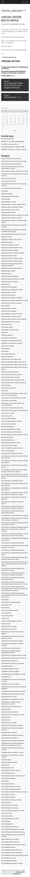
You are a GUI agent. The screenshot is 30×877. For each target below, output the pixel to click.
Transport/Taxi (5, 618)
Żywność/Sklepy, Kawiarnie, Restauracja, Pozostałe (14, 855)
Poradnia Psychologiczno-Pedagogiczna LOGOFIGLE (14, 67)
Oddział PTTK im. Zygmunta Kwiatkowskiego (13, 141)
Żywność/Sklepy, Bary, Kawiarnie (9, 826)
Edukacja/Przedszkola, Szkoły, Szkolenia (11, 261)
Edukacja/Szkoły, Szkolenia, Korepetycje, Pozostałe (14, 300)
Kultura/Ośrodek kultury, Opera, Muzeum (11, 374)
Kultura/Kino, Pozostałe (7, 346)
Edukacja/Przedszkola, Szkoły (9, 255)
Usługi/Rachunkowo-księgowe (9, 732)
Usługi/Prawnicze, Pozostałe (8, 722)
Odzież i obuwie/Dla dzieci (8, 450)
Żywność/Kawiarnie (6, 802)
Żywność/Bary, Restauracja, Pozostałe (11, 800)
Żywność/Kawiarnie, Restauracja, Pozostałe (12, 810)
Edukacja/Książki (5, 199)
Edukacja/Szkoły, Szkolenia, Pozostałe (11, 303)
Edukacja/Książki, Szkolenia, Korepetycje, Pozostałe (14, 215)
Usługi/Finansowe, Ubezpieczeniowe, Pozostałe (13, 655)
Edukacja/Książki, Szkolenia (8, 212)
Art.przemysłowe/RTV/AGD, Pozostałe (11, 188)
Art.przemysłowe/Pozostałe (8, 178)
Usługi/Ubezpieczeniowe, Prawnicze (10, 770)
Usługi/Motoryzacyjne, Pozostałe (10, 668)
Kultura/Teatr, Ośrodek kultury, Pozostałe (12, 408)
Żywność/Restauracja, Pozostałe (10, 818)
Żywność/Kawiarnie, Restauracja (9, 808)
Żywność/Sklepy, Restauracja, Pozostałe (12, 863)
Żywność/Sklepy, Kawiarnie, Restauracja (11, 852)
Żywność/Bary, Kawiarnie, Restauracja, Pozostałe (14, 792)
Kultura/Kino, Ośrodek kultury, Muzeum (11, 340)
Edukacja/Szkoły (5, 284)
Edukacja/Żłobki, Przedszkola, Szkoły (11, 316)
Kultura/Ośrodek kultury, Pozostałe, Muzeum (13, 380)
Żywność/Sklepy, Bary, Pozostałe (10, 839)
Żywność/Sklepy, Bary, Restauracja (10, 842)
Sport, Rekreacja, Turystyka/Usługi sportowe (12, 550)
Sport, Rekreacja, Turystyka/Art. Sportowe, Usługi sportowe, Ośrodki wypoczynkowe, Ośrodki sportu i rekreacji (14, 476)
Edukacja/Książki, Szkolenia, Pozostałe (11, 218)
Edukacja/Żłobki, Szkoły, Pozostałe (10, 322)
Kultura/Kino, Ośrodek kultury (8, 338)
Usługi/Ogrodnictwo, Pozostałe (9, 712)
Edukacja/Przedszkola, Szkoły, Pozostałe (12, 258)
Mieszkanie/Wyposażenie (7, 440)
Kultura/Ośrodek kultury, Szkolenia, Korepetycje (13, 382)
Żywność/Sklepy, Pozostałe (8, 858)
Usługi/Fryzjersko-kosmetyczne (9, 660)
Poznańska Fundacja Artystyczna (10, 144)
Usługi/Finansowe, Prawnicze (9, 629)
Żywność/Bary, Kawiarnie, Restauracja (11, 789)
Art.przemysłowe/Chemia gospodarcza (11, 164)
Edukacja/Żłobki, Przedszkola (9, 311)
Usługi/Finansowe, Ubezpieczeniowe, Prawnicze (13, 658)
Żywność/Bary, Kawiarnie (7, 784)
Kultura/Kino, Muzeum (7, 335)
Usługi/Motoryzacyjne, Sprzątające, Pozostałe (13, 674)
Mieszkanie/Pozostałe (7, 437)
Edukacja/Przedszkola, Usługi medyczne (11, 268)
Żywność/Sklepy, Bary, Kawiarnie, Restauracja (13, 832)
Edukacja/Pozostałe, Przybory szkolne (11, 239)
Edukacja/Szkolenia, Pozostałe (9, 281)
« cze (14, 130)
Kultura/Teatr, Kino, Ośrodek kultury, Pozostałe (13, 398)
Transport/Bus (5, 599)
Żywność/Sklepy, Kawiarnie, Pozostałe (11, 850)
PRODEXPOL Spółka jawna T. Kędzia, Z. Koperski (13, 149)
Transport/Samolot (6, 613)
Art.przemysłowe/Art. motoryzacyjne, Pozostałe (14, 161)
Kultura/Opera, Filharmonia (8, 354)
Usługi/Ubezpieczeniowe (7, 767)
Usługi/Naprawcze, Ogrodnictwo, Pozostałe (12, 694)
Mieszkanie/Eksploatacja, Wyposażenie (11, 432)
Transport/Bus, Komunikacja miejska (10, 602)
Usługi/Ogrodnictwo (6, 709)
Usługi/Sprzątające (6, 759)
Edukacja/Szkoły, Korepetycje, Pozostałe (12, 289)
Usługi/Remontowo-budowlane (9, 738)
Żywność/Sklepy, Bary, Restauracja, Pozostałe (13, 844)
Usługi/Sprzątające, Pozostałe (9, 762)
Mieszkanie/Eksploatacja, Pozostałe (10, 429)
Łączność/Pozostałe (6, 416)
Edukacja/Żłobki (5, 305)
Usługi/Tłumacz (5, 765)
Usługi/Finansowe (6, 623)
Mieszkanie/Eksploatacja (7, 426)
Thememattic (16, 873)
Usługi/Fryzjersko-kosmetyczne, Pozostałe (12, 663)
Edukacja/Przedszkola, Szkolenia (9, 250)
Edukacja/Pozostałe (6, 237)
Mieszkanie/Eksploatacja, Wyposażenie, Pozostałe (14, 434)
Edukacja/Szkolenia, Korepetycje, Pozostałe (12, 279)
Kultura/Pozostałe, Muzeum (8, 388)
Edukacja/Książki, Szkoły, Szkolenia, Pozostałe (13, 234)
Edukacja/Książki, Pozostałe (8, 201)
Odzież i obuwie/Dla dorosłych (9, 445)
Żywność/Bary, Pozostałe (8, 794)
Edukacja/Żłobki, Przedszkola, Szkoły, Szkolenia (13, 319)
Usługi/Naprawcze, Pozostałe (9, 696)
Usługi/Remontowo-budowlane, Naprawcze (12, 740)
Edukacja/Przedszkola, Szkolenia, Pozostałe (12, 253)
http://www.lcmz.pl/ (22, 50)
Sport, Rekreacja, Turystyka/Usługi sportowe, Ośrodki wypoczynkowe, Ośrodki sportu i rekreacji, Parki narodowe (14, 595)
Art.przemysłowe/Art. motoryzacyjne (11, 158)
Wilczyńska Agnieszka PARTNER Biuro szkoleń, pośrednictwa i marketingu (13, 72)
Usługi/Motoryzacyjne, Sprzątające (10, 671)
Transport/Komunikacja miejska (9, 610)
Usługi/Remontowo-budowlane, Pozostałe (12, 752)
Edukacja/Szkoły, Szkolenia (8, 295)
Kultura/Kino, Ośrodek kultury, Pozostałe (11, 343)
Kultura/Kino (4, 332)
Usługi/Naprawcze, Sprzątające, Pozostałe (12, 699)
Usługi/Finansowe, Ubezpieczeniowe (10, 648)
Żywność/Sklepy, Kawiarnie (8, 847)
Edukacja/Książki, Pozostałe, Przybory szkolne (13, 204)
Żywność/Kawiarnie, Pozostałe (9, 805)
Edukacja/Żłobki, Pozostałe (8, 308)
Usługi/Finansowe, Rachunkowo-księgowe (12, 641)
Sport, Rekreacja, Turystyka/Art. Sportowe (12, 453)
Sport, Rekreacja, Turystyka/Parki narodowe (12, 543)
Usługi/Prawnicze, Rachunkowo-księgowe (12, 725)
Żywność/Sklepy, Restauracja (9, 860)
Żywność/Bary (5, 781)
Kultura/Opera (4, 351)
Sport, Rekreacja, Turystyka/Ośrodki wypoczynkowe (14, 515)
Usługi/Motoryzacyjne (7, 666)
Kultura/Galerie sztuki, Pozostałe (9, 330)
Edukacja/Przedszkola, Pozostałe (10, 245)
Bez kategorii (4, 191)
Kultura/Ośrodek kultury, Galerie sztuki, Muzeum (13, 362)
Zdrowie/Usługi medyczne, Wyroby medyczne (13, 775)
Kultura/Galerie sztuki (6, 327)
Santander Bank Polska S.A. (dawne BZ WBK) (13, 147)
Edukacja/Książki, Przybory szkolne (10, 210)
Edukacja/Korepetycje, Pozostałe (10, 196)
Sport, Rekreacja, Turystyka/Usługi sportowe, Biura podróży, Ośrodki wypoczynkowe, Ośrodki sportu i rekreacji (14, 563)
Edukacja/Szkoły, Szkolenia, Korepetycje (11, 297)
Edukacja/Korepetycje (7, 193)
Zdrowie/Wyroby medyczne (8, 778)
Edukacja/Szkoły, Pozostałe (8, 292)
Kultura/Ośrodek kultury (7, 356)
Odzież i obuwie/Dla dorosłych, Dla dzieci (12, 448)
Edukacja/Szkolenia (6, 273)
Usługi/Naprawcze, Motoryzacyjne (10, 684)
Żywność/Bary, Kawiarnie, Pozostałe (10, 786)
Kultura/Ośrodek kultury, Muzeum (10, 372)
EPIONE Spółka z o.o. (8, 75)
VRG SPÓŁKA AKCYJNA (7, 139)
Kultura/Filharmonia (6, 324)
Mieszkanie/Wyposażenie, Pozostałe (10, 442)
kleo (23, 24)
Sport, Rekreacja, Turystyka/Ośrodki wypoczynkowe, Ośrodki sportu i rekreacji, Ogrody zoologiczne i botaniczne (14, 529)
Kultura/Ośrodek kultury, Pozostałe (10, 377)
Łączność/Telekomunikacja (8, 418)
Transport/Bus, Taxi (6, 605)
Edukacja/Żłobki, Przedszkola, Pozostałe (12, 313)
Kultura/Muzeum (5, 348)
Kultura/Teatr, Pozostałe (7, 413)
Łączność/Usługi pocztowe (8, 424)
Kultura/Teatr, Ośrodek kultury (9, 400)
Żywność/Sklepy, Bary (7, 824)
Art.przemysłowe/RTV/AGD (8, 181)
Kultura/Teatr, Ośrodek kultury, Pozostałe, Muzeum (14, 410)
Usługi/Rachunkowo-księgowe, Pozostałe (12, 735)
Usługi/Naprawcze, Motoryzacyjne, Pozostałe (13, 691)
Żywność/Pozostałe (6, 813)
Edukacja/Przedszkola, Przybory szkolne (11, 247)
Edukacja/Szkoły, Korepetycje (9, 287)
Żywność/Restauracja (7, 816)
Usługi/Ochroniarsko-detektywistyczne (11, 706)
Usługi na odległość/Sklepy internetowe (11, 621)
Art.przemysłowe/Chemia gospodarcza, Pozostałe (14, 171)
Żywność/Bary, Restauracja (8, 797)
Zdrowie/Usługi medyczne (9, 57)
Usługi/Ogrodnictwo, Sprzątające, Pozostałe (12, 714)
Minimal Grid (20, 872)
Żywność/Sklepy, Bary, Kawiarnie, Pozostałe (12, 829)
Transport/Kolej (5, 607)
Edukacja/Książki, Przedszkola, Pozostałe (12, 207)
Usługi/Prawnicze (5, 720)
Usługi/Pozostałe (5, 717)
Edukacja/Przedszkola (7, 242)
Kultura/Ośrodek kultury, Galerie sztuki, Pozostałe (14, 364)
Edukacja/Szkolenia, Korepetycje (9, 276)
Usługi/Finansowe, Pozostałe (9, 626)
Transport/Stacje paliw (7, 615)
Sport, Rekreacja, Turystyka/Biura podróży (12, 481)
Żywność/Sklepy (5, 821)
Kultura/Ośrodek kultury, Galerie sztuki (11, 359)
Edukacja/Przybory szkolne (8, 271)
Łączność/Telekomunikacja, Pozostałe (11, 421)
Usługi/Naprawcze (6, 677)
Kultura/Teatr (4, 390)
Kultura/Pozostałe (6, 385)
